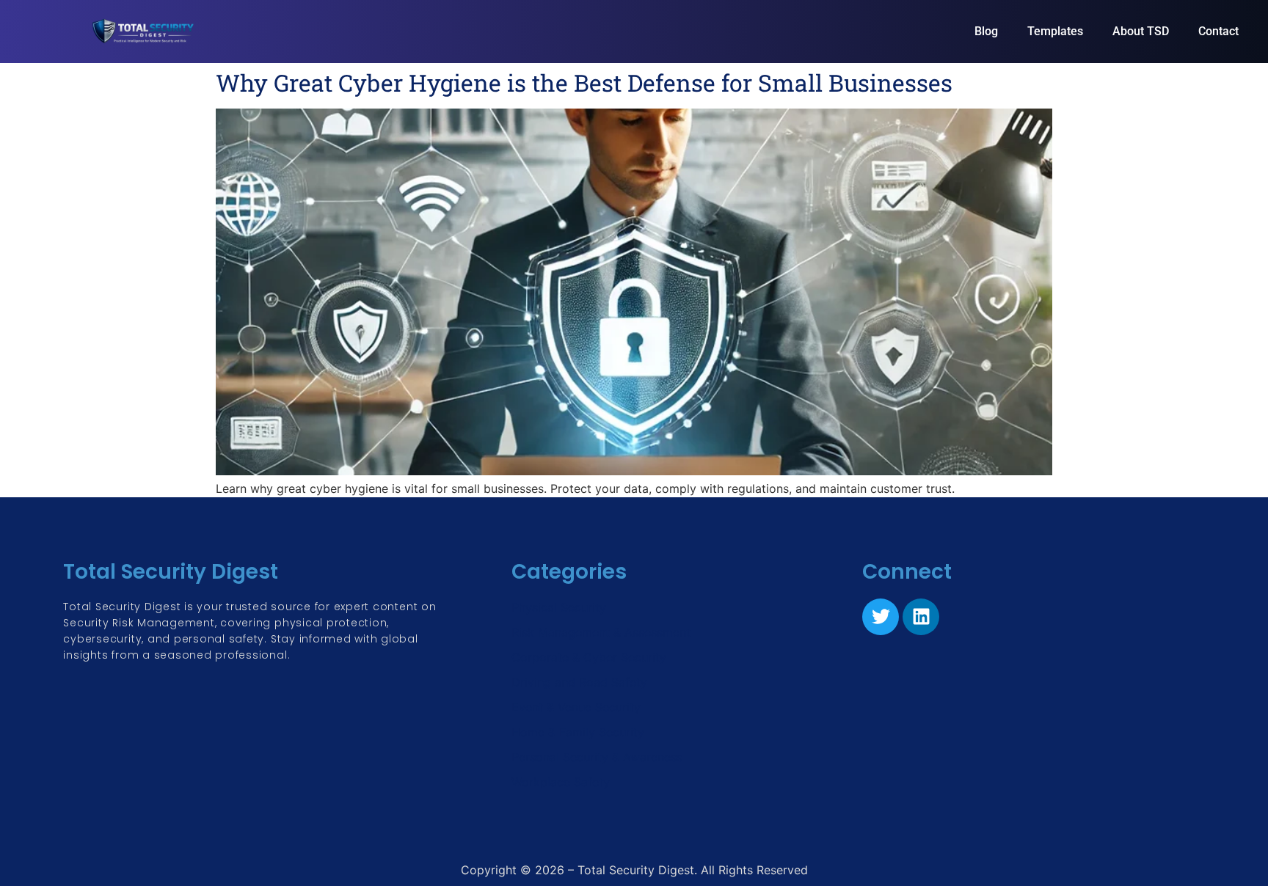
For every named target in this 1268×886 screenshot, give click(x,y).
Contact (1218, 31)
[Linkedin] (921, 616)
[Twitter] (880, 616)
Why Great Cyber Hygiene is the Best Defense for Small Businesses (584, 82)
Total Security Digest (170, 571)
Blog (986, 31)
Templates (1055, 31)
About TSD (1140, 31)
